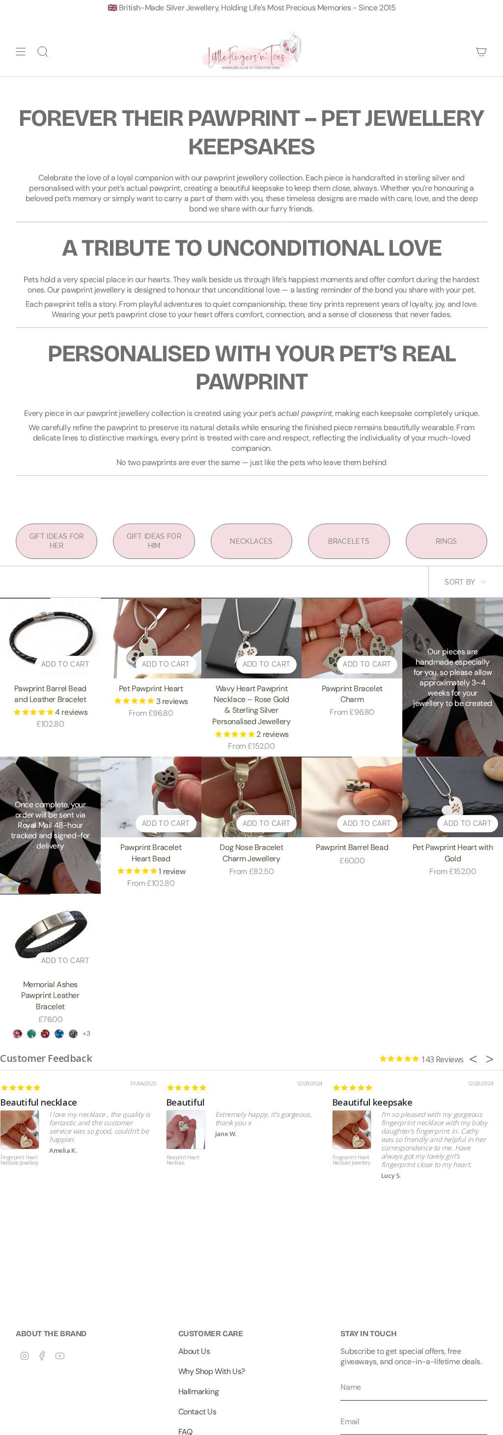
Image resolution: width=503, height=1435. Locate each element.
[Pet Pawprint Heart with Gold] (452, 797)
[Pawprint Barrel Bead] (352, 797)
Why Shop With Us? (211, 1371)
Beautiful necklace (38, 1102)
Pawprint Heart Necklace (183, 1160)
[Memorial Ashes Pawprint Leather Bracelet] (50, 934)
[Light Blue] (59, 1033)
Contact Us (197, 1411)
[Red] (45, 1033)
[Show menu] (20, 51)
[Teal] (31, 1033)
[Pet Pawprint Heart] (151, 638)
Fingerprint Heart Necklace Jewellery (19, 1160)
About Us (194, 1351)
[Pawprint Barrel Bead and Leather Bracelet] (50, 638)
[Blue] (73, 1033)
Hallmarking (198, 1391)
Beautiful (185, 1102)
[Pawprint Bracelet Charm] (352, 638)
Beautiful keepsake (372, 1102)
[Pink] (17, 1033)
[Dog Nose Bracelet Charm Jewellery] (251, 797)
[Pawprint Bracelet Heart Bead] (151, 797)
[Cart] (481, 51)
